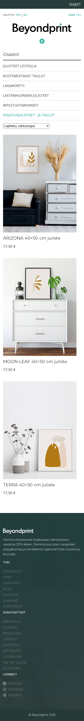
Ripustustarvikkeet (20, 105)
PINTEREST (15, 695)
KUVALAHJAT (11, 595)
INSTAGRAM (15, 689)
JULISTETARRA (11, 668)
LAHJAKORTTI (11, 583)
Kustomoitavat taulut (24, 76)
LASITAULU (10, 639)
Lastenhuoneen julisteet (26, 95)
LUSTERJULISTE (12, 657)
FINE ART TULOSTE (15, 663)
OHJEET (8, 577)
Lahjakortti (13, 86)
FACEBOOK (15, 683)
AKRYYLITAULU (12, 621)
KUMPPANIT (10, 601)
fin (18, 15)
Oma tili (74, 15)
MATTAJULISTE (12, 651)
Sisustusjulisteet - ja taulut (29, 115)
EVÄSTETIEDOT (12, 606)
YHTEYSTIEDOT (12, 571)
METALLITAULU (12, 633)
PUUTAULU (10, 627)
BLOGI (7, 589)
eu (25, 15)
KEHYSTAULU (11, 645)
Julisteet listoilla (19, 66)
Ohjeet (75, 4)
